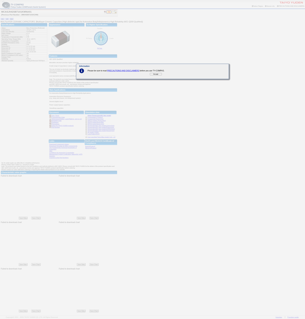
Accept (155, 74)
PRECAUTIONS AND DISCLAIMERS (123, 71)
